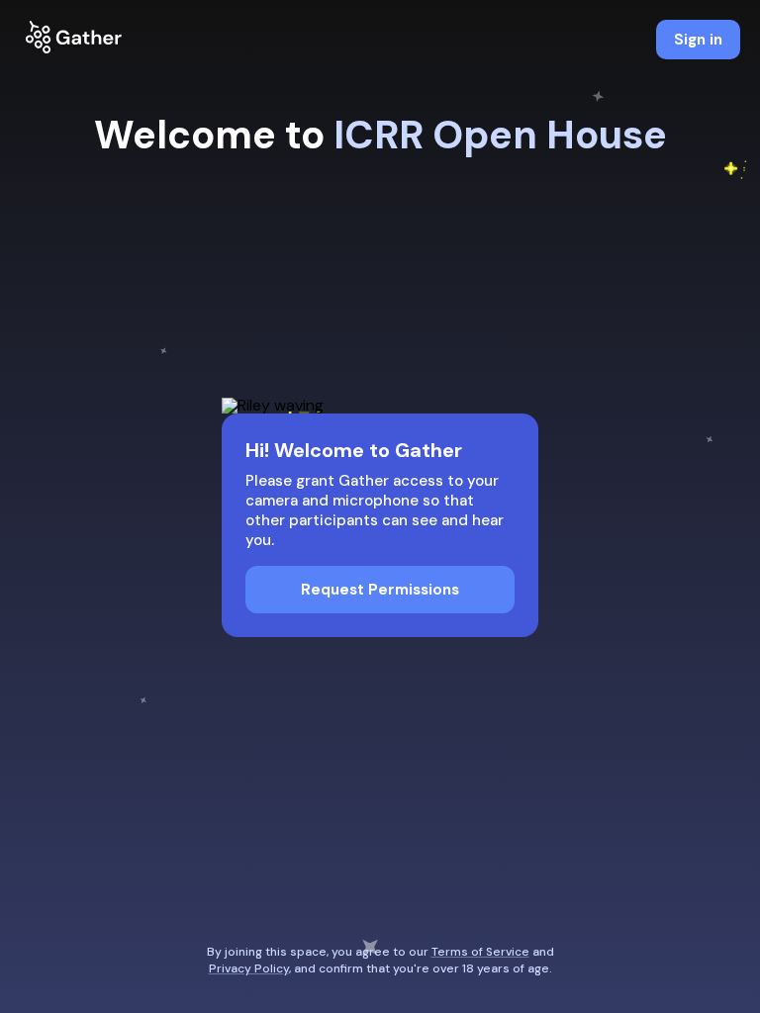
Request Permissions (380, 589)
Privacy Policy (249, 968)
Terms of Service (480, 952)
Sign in (698, 39)
